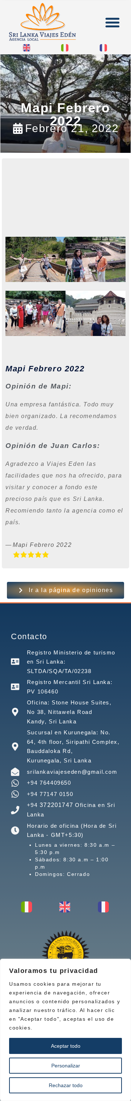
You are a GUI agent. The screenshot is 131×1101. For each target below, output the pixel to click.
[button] (112, 22)
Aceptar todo (65, 1046)
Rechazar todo (66, 1085)
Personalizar (65, 1066)
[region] (65, 1030)
